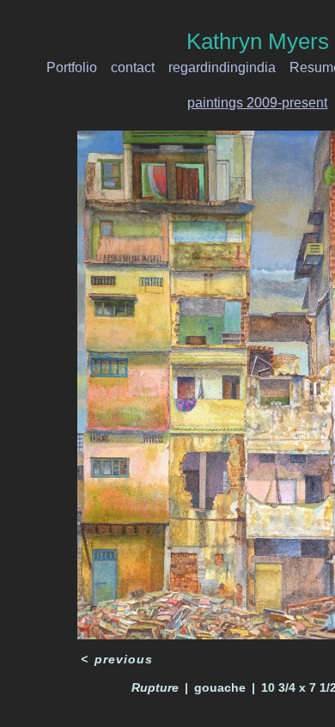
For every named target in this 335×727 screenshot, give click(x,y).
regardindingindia (226, 67)
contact (141, 67)
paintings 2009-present (257, 103)
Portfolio (83, 67)
